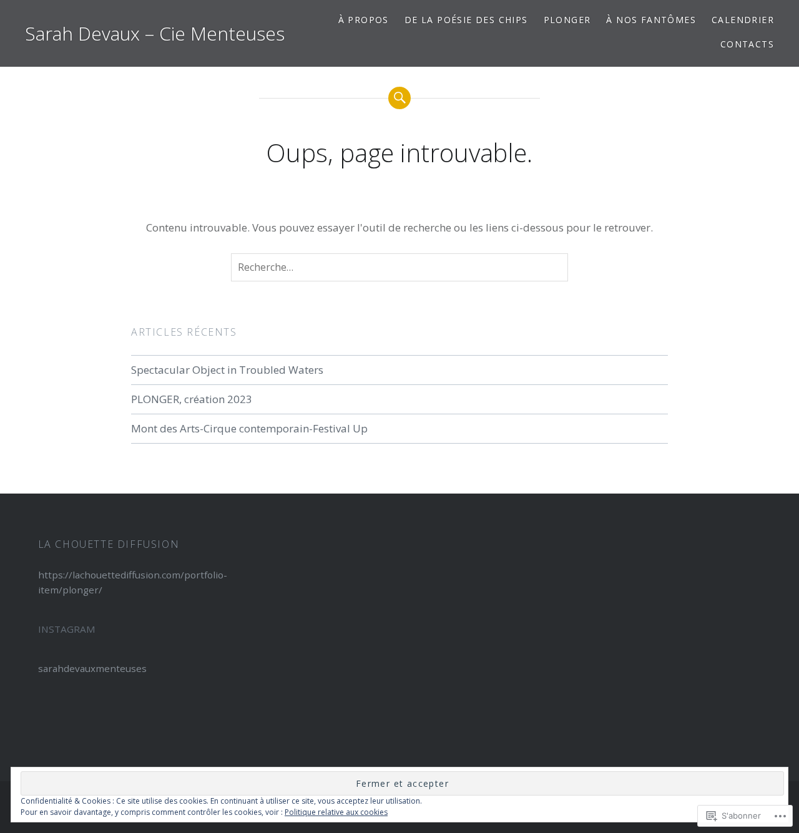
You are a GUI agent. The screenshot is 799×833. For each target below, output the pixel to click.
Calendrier (743, 20)
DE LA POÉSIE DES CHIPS (466, 20)
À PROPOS (363, 20)
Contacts (747, 44)
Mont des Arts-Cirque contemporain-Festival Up (249, 428)
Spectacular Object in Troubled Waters (227, 370)
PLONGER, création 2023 (191, 399)
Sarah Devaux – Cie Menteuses (155, 33)
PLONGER (567, 20)
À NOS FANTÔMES (651, 20)
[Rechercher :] (399, 267)
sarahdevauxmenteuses (92, 668)
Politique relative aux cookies (336, 812)
